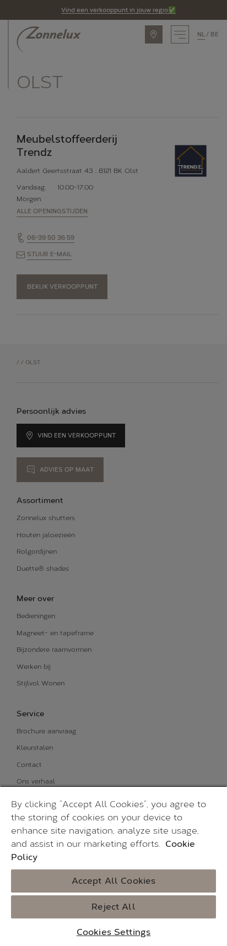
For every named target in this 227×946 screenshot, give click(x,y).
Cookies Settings (114, 932)
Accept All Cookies (114, 880)
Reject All (113, 906)
